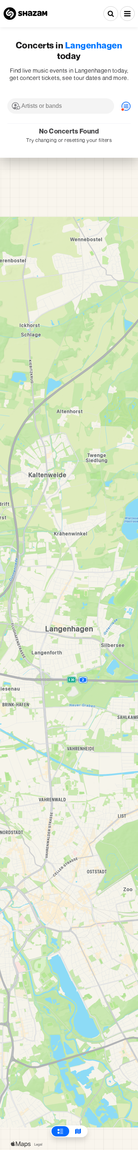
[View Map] (78, 1131)
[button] (127, 13)
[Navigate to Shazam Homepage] (25, 13)
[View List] (60, 1131)
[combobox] (61, 106)
